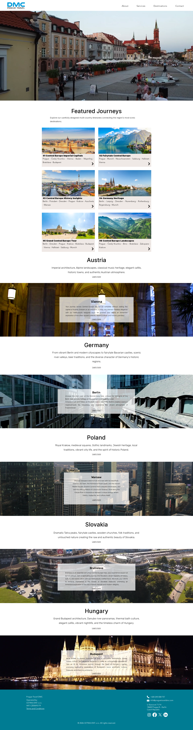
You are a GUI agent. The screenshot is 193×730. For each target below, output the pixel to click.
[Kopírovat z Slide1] (95, 422)
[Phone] (148, 697)
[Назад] (12, 309)
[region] (68, 147)
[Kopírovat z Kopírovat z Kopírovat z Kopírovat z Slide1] (98, 510)
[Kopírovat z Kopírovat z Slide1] (97, 422)
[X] (160, 715)
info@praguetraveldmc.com (161, 700)
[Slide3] (94, 331)
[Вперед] (181, 309)
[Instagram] (149, 715)
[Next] (92, 164)
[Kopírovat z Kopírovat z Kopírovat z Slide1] (99, 422)
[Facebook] (154, 715)
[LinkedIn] (165, 715)
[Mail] (148, 700)
